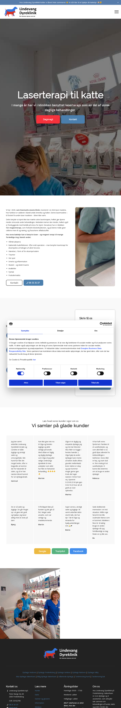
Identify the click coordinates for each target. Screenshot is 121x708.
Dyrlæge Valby (93, 672)
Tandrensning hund (82, 676)
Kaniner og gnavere (42, 699)
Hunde (37, 690)
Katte (37, 695)
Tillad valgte (60, 383)
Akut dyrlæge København (25, 676)
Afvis (26, 383)
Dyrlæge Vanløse (63, 672)
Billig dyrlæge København (46, 676)
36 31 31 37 (13, 705)
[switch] (47, 373)
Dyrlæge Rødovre (79, 672)
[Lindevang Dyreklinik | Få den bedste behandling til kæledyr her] (20, 12)
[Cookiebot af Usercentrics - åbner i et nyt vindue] (101, 324)
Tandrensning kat (98, 676)
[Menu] (116, 12)
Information (39, 703)
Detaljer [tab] (60, 331)
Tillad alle (95, 383)
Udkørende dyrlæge (65, 676)
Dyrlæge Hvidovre (29, 672)
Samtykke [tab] (25, 331)
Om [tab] (95, 331)
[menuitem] (116, 12)
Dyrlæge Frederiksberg (46, 672)
